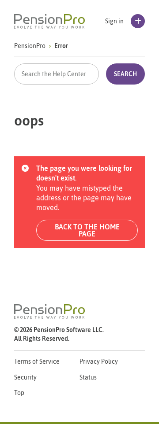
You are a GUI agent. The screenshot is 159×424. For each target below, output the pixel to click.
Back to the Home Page (87, 230)
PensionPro (29, 46)
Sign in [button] (114, 21)
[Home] (49, 21)
